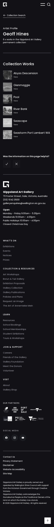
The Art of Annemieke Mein (18, 305)
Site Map (7, 473)
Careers (7, 352)
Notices (7, 255)
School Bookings (12, 324)
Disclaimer (8, 465)
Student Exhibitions (13, 333)
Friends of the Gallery (15, 357)
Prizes (6, 259)
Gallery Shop (10, 389)
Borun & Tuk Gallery (13, 278)
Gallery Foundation (13, 361)
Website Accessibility (14, 469)
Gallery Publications (14, 292)
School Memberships (14, 329)
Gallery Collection (13, 287)
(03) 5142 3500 (11, 199)
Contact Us (9, 457)
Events (6, 250)
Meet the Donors (12, 366)
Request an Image (13, 301)
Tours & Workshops (13, 338)
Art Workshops (11, 274)
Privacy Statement (13, 461)
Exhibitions (8, 246)
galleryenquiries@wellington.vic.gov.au (24, 203)
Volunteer (8, 370)
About (6, 385)
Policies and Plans (13, 296)
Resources (9, 320)
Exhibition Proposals (14, 283)
